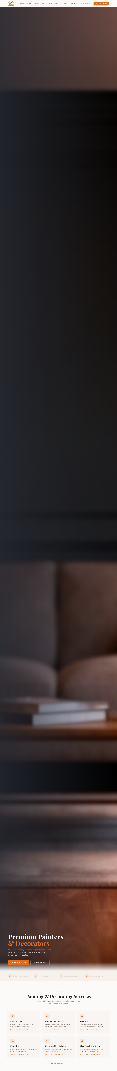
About (29, 3)
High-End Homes (47, 3)
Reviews (64, 3)
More (28, 1029)
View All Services (57, 1064)
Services (36, 3)
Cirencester (22, 1029)
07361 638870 (87, 3)
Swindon (12, 1029)
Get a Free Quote (101, 3)
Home (22, 3)
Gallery (57, 3)
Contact (72, 3)
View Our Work (41, 962)
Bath (17, 1029)
